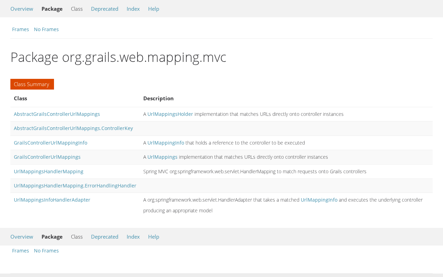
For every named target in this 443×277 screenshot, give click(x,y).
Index (133, 8)
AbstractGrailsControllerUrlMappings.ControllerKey (73, 128)
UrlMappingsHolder (170, 114)
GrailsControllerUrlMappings (47, 157)
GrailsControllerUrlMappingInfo (50, 142)
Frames (20, 29)
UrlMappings (162, 157)
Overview (21, 8)
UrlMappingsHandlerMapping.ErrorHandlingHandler (75, 185)
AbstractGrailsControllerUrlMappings (57, 114)
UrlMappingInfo (165, 142)
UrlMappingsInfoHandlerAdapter (52, 199)
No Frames (46, 29)
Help (153, 8)
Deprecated (104, 8)
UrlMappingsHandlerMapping (48, 171)
